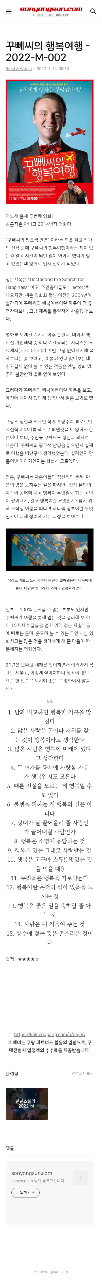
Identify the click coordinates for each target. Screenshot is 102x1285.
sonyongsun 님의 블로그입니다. (38, 1181)
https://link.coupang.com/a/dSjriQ (49, 1034)
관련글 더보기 (82, 1073)
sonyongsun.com (31, 1173)
